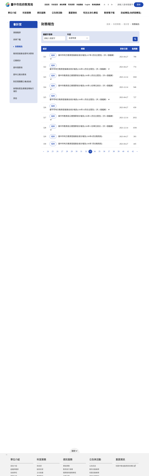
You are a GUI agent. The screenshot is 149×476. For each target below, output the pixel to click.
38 (114, 151)
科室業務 (27, 13)
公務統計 (17, 61)
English (87, 4)
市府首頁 (54, 4)
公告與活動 (57, 13)
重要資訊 (73, 13)
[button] (83, 56)
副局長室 (40, 469)
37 (109, 151)
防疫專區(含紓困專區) (131, 13)
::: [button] (6, 454)
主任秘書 (40, 473)
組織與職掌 (14, 469)
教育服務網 (96, 4)
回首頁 (47, 4)
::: (8, 22)
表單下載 (17, 40)
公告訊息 (92, 466)
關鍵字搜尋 (47, 34)
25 (53, 151)
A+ (112, 4)
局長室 (39, 466)
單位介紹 (12, 13)
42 (133, 151)
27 (62, 151)
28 (67, 151)
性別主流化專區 (90, 13)
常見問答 (71, 4)
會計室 (126, 24)
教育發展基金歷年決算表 (23, 54)
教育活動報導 (94, 469)
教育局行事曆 (68, 469)
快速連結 (79, 4)
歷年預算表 (18, 68)
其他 (15, 98)
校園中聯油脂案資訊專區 (125, 466)
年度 (69, 34)
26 (57, 151)
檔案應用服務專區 (69, 473)
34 (95, 151)
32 (86, 151)
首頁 (108, 24)
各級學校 (13, 473)
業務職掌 (17, 33)
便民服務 (41, 13)
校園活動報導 (94, 473)
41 (128, 151)
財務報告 (19, 47)
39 (118, 151)
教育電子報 (109, 13)
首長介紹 (13, 466)
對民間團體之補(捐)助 (22, 82)
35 (99, 151)
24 (48, 151)
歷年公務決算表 (19, 75)
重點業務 (66, 466)
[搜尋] (135, 39)
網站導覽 (63, 4)
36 (104, 151)
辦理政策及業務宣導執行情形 (23, 90)
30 (76, 151)
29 (72, 151)
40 (123, 151)
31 (81, 151)
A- (104, 4)
